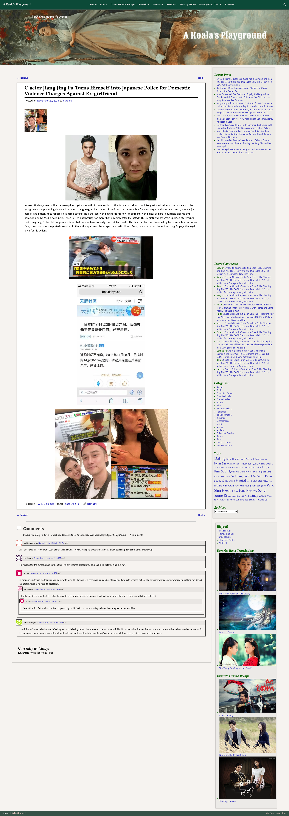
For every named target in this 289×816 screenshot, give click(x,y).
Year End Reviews (225, 445)
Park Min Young (243, 485)
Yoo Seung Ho (252, 499)
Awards (220, 387)
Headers (171, 4)
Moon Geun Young (255, 481)
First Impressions (224, 408)
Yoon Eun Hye (237, 499)
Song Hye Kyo (248, 490)
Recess (219, 439)
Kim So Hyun (263, 467)
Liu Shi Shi (230, 481)
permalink (92, 503)
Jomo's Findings (226, 534)
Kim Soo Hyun (224, 471)
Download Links (224, 396)
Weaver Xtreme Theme (278, 813)
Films (219, 405)
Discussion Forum (225, 393)
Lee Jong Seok (228, 476)
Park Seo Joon (259, 485)
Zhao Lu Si (264, 500)
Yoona (226, 500)
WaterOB (223, 543)
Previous (22, 78)
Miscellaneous (223, 421)
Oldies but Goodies (225, 433)
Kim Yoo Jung (255, 471)
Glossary (158, 4)
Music (219, 424)
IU (228, 463)
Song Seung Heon (234, 496)
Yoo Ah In (220, 500)
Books (219, 390)
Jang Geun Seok (237, 464)
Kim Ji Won (251, 467)
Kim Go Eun (242, 467)
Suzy (254, 495)
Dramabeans (225, 531)
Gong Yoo (244, 459)
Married (241, 480)
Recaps (220, 436)
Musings (220, 427)
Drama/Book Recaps (123, 4)
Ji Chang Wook (264, 464)
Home (93, 4)
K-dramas (221, 418)
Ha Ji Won (254, 459)
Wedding (263, 496)
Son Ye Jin (246, 496)
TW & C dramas (45, 503)
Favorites (143, 4)
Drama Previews (224, 399)
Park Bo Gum (226, 485)
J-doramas (221, 412)
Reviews (230, 4)
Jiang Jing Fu (71, 503)
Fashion (220, 402)
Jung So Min (232, 467)
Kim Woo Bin (241, 472)
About (103, 4)
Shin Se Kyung (233, 491)
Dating (220, 458)
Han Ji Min (263, 459)
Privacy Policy (188, 4)
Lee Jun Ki (243, 476)
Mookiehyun (225, 537)
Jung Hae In (223, 467)
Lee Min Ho (259, 476)
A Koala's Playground (17, 4)
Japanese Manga (224, 415)
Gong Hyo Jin (232, 459)
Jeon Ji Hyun (250, 464)
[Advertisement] (236, 209)
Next (202, 78)
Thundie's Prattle (227, 540)
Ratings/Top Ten (209, 4)
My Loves (221, 430)
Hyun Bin (220, 463)
